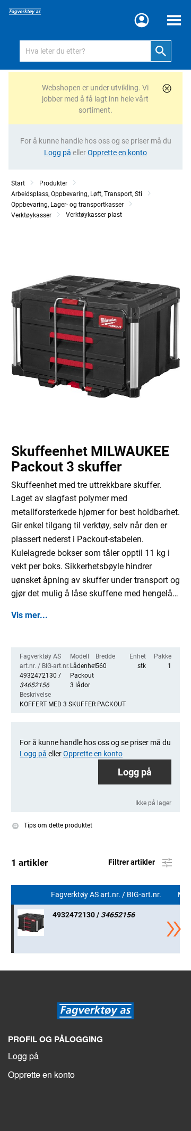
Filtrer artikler (132, 862)
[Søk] (160, 51)
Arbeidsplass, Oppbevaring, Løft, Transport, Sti (76, 194)
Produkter (53, 183)
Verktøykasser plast (94, 214)
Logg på (135, 772)
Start (18, 183)
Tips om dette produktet (57, 825)
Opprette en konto (41, 1074)
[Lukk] (167, 88)
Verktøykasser (31, 215)
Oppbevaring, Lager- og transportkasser (67, 204)
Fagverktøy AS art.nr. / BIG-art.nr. (107, 895)
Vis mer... (29, 615)
